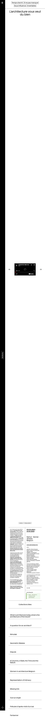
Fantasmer (14, 715)
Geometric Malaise (17, 643)
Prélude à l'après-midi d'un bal (22, 706)
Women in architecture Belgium (22, 671)
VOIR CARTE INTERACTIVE (32, 544)
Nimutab (13, 634)
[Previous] (10, 269)
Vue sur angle (15, 698)
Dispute (13, 652)
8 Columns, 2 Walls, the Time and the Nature (24, 661)
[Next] (40, 269)
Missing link (14, 689)
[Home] (2, 3)
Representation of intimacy (20, 680)
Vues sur (12, 544)
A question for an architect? (21, 625)
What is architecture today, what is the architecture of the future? (25, 616)
